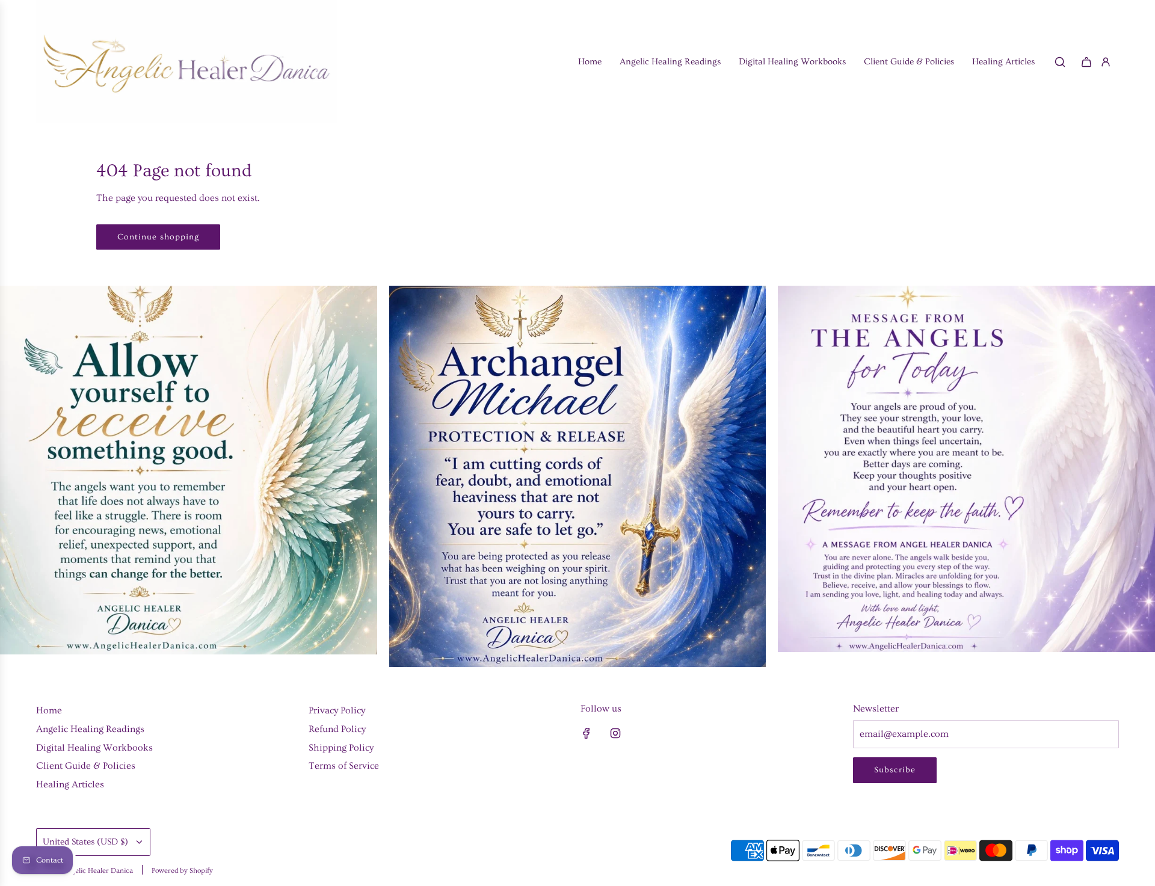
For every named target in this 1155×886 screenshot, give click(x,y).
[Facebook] (586, 733)
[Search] (1060, 62)
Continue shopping (158, 237)
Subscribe (895, 770)
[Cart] (1086, 62)
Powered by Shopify (182, 871)
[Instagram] (615, 733)
